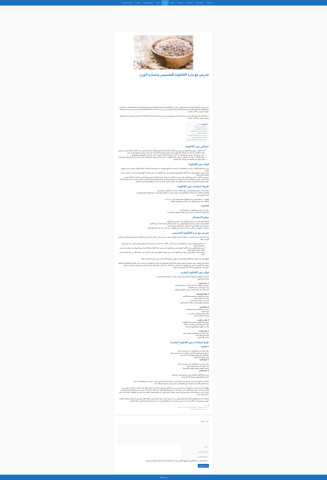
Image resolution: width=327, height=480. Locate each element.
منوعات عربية (199, 3)
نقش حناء (180, 3)
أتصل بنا (138, 3)
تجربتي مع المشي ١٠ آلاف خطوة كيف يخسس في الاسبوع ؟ (192, 407)
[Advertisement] (163, 17)
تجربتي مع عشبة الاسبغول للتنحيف (198, 409)
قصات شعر (189, 3)
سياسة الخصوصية (148, 3)
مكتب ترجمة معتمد (127, 3)
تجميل (158, 3)
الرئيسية (209, 3)
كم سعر (172, 3)
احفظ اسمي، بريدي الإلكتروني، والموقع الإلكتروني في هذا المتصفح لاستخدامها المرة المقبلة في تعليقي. (176, 461)
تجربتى (165, 3)
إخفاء (198, 124)
